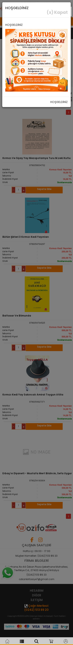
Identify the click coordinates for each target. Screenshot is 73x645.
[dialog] (36, 322)
